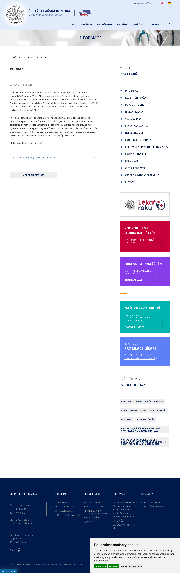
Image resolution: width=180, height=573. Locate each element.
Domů (13, 57)
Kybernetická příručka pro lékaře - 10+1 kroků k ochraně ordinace (141, 429)
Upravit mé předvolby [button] (131, 566)
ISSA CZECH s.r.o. (75, 565)
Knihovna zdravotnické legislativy (142, 401)
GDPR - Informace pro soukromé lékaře (144, 410)
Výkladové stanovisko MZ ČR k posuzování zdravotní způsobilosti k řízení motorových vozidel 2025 (143, 441)
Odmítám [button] (113, 566)
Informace (46, 57)
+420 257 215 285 (23, 519)
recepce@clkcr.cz (24, 523)
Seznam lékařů (146, 419)
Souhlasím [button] (101, 566)
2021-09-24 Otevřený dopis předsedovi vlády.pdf (37, 157)
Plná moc (126, 419)
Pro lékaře (28, 57)
